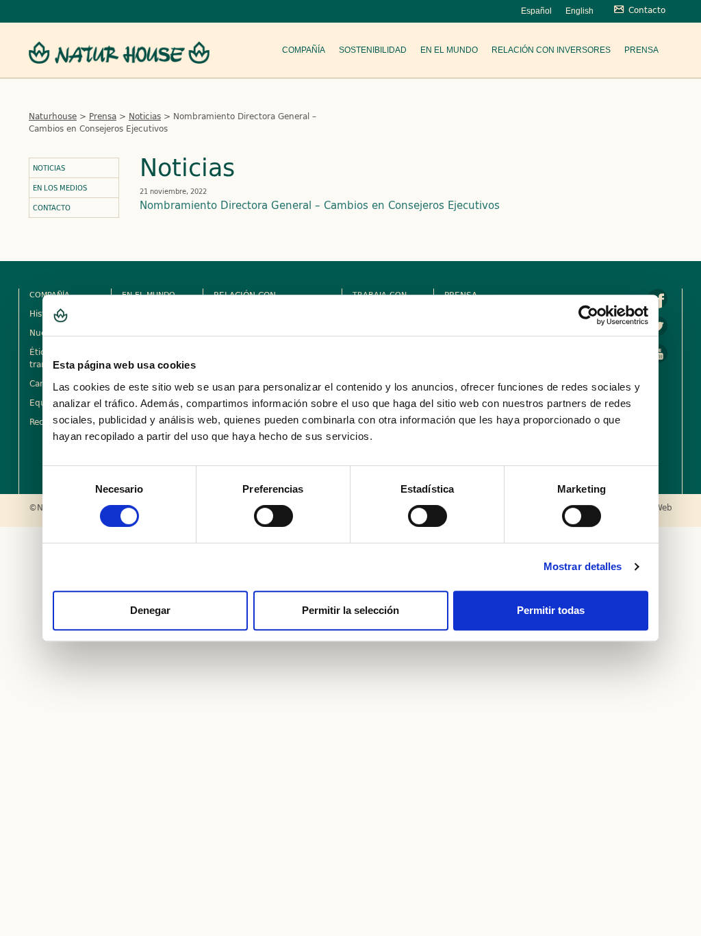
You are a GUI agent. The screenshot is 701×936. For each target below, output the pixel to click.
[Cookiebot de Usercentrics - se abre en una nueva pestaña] (588, 315)
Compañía (303, 50)
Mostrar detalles (583, 566)
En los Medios (60, 187)
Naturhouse (53, 116)
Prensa (641, 50)
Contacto (52, 207)
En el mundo (449, 50)
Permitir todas (551, 610)
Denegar (150, 610)
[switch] (273, 516)
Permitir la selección (350, 610)
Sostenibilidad (373, 50)
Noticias (145, 116)
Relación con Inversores (551, 50)
